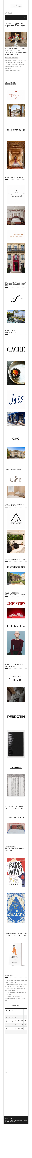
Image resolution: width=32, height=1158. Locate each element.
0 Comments (15, 57)
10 (6, 1021)
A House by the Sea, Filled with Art (16, 992)
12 (12, 1021)
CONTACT (12, 1118)
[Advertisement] (16, 1053)
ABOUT (6, 1118)
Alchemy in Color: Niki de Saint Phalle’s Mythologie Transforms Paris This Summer (16, 52)
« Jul (6, 1072)
